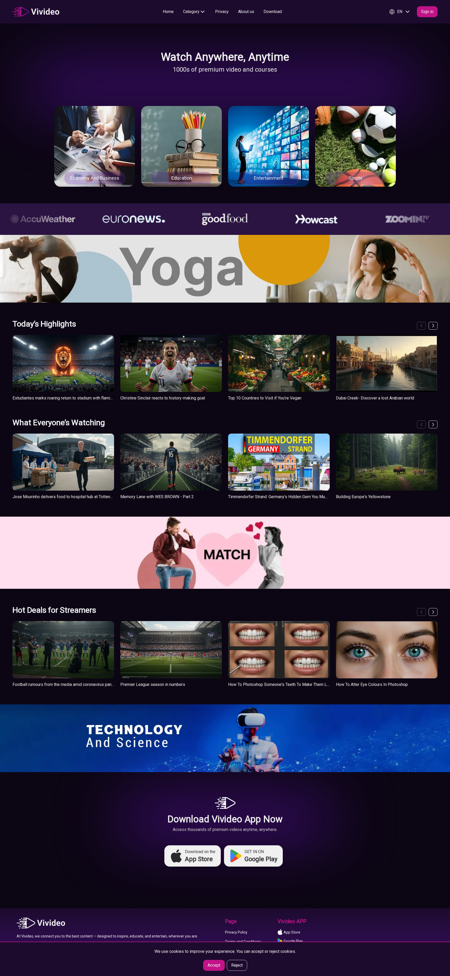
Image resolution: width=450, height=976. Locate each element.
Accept (214, 965)
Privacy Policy (236, 932)
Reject (237, 965)
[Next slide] (433, 326)
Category (191, 11)
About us (246, 11)
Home (168, 11)
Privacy (222, 11)
